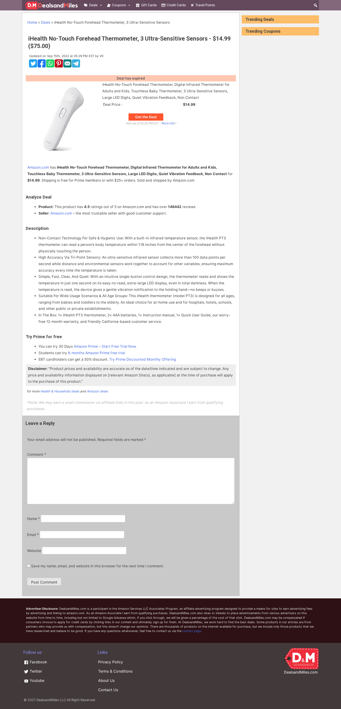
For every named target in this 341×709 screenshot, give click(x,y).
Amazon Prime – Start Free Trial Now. (105, 346)
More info (168, 123)
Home (32, 22)
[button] (315, 5)
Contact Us (108, 689)
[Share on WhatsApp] (50, 66)
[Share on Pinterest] (59, 66)
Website (34, 551)
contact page (191, 631)
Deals (93, 5)
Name (33, 519)
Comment (36, 454)
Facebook (38, 662)
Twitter (35, 671)
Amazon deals (97, 391)
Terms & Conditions (115, 671)
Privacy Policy (110, 662)
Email (33, 535)
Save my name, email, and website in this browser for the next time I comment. (97, 566)
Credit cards (176, 5)
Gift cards (149, 5)
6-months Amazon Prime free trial (96, 353)
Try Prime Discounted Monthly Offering (142, 359)
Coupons (119, 5)
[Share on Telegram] (76, 66)
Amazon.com (38, 167)
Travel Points (205, 5)
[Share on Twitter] (33, 66)
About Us (106, 680)
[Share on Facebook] (42, 66)
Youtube (36, 680)
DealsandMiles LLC (51, 700)
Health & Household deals (60, 391)
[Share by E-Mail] (67, 66)
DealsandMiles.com (301, 672)
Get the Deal (146, 117)
